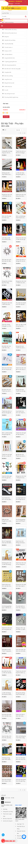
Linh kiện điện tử (8, 54)
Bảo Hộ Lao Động (8, 75)
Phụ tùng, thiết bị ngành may (11, 97)
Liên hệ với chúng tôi (7, 821)
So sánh (18, 3)
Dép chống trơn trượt (9, 93)
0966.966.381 (8, 802)
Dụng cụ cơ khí (7, 51)
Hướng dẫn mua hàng (8, 811)
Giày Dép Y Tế (20, 824)
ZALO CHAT (18, 805)
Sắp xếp (18, 130)
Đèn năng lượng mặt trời (10, 65)
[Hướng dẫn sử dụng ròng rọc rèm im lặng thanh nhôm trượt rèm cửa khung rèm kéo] (7, 143)
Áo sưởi (6, 90)
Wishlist (11, 3)
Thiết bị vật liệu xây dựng (10, 29)
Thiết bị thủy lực (8, 86)
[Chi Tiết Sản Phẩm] (4, 138)
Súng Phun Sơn (8, 79)
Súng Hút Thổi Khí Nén (21, 832)
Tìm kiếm (6, 116)
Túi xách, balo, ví (8, 47)
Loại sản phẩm (5, 13)
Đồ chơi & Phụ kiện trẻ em (10, 33)
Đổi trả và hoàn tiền (7, 818)
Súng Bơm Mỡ (7, 72)
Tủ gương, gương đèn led (10, 61)
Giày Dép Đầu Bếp (8, 43)
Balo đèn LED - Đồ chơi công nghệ (12, 68)
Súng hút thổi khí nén (9, 58)
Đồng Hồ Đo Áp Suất (9, 83)
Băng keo (6, 36)
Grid (5, 130)
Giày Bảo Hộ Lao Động (9, 40)
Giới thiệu (5, 809)
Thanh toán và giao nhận (7, 815)
